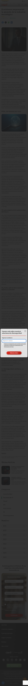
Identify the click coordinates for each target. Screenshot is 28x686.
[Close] (25, 331)
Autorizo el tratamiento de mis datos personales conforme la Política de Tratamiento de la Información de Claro (15, 345)
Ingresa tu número (7, 338)
